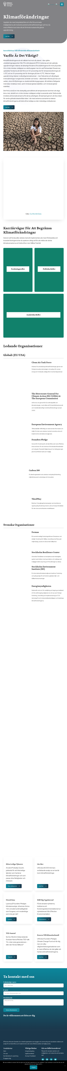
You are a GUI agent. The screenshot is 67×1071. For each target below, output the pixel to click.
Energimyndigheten (41, 586)
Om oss (5, 1053)
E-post (5, 990)
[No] (65, 1066)
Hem (4, 1051)
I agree (34, 1067)
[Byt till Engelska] (51, 4)
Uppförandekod (29, 1053)
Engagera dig (7, 1058)
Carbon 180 (34, 470)
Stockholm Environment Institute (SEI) (43, 568)
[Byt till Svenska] (59, 4)
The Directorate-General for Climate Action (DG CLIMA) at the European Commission (46, 396)
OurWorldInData (35, 214)
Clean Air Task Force (41, 362)
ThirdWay (36, 499)
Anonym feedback (30, 1056)
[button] (62, 4)
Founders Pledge (40, 439)
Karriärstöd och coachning (10, 1056)
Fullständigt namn (9, 982)
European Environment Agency (47, 424)
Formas (35, 532)
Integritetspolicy (29, 1051)
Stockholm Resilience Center (45, 552)
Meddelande (7, 998)
